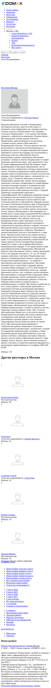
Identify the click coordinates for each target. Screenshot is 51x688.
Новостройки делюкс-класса (19, 578)
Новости (10, 22)
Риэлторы (10, 26)
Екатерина (5, 436)
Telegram (10, 636)
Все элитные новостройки (18, 580)
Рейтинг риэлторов (15, 617)
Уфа (13, 43)
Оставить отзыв (8, 562)
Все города (16, 47)
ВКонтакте (11, 633)
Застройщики (12, 19)
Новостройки (12, 10)
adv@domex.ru (7, 629)
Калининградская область (23, 45)
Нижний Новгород (20, 36)
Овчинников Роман (9, 397)
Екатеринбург (18, 38)
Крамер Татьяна (8, 515)
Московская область (17, 646)
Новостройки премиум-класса (19, 576)
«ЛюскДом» (29, 478)
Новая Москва (33, 646)
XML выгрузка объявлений (18, 620)
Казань (15, 40)
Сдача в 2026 (12, 594)
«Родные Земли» (31, 118)
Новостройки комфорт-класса (19, 571)
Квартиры (10, 12)
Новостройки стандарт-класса (19, 569)
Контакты (10, 624)
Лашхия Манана (8, 554)
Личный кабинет (13, 615)
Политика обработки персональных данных (20, 686)
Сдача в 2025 (12, 592)
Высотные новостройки (17, 583)
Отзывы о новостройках (17, 606)
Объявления (11, 17)
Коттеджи (10, 15)
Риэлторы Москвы (9, 88)
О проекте (10, 610)
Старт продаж (12, 599)
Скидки (9, 29)
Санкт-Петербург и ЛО (22, 33)
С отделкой (11, 604)
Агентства (11, 24)
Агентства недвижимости (17, 585)
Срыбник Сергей (8, 476)
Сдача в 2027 (12, 597)
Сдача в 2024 (12, 590)
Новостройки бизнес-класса (18, 573)
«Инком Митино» (32, 439)
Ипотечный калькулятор (17, 613)
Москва (4, 646)
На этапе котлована (15, 601)
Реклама (10, 622)
